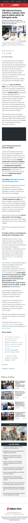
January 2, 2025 (10, 360)
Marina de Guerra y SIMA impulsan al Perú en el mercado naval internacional (20, 404)
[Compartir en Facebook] (24, 388)
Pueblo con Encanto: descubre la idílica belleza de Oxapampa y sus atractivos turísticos (12, 463)
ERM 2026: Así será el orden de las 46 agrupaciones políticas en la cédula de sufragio (12, 457)
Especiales (18, 1)
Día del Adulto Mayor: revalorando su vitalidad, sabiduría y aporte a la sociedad (20, 414)
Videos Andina (7, 377)
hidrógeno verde (12, 257)
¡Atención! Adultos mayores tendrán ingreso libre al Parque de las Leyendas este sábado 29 (13, 489)
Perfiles (12, 1)
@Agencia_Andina (10, 342)
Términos (19, 517)
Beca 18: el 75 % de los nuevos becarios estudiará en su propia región (20, 393)
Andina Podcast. (6, 328)
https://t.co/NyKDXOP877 (11, 350)
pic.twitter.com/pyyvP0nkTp (12, 352)
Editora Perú (4, 517)
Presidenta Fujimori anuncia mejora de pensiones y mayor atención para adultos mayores (13, 478)
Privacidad (24, 517)
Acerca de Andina (12, 517)
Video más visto (14, 424)
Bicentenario (6, 1)
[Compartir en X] (25, 388)
